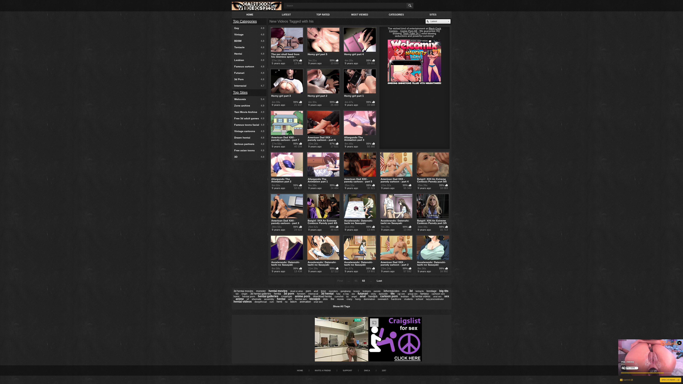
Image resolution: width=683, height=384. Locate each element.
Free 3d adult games (249, 118)
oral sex (318, 301)
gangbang (346, 291)
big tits (443, 290)
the (332, 298)
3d (411, 290)
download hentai (322, 296)
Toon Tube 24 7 (412, 33)
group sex (412, 294)
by (347, 296)
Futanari (249, 72)
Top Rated (323, 14)
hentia (277, 293)
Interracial (249, 85)
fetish (323, 291)
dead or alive (296, 291)
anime (240, 298)
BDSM (249, 40)
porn (308, 290)
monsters (333, 291)
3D (249, 156)
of (248, 299)
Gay (249, 28)
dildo (325, 299)
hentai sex (301, 299)
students (408, 299)
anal (363, 296)
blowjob (314, 298)
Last (379, 280)
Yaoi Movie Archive (249, 112)
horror (236, 296)
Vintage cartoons (249, 131)
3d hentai (327, 293)
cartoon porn (389, 296)
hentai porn (248, 296)
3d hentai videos (421, 296)
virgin (244, 293)
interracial (313, 293)
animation (305, 301)
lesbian (405, 296)
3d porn (289, 293)
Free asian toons (249, 150)
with (290, 299)
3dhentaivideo (391, 290)
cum (272, 302)
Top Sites (240, 92)
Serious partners (249, 144)
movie (340, 299)
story (373, 293)
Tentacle (249, 47)
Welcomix (249, 99)
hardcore (396, 299)
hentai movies (278, 290)
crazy (349, 299)
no (286, 301)
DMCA (367, 370)
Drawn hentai (249, 137)
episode (383, 293)
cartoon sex (438, 293)
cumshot (339, 296)
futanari (363, 293)
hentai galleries (268, 296)
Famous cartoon (249, 66)
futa (338, 293)
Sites (433, 14)
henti (279, 301)
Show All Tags (341, 306)
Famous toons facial (249, 124)
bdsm (293, 301)
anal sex (437, 296)
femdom (301, 293)
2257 (384, 370)
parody (377, 291)
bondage (431, 290)
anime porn (302, 296)
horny (358, 299)
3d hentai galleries (260, 293)
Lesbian (249, 60)
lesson (356, 291)
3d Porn (249, 79)
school (419, 299)
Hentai (249, 53)
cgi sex (401, 293)
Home (249, 14)
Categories (396, 14)
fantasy (424, 293)
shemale (256, 299)
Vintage (249, 34)
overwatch (383, 299)
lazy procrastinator (435, 299)
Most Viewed (359, 14)
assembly (269, 299)
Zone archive (249, 105)
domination (369, 299)
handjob (372, 296)
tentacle (419, 291)
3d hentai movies (243, 290)
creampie (286, 296)
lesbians (367, 291)
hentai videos (243, 301)
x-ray (346, 293)
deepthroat (261, 301)
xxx (353, 294)
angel (354, 296)
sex (446, 296)
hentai (281, 298)
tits (393, 293)
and (316, 291)
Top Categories (245, 21)
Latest (286, 14)
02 (363, 280)
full (237, 294)
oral (404, 291)
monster (261, 290)
